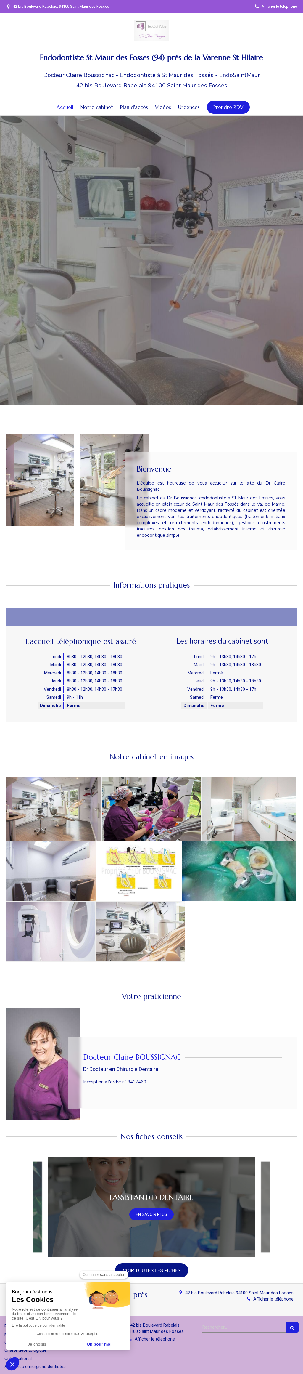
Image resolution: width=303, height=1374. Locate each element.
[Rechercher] (292, 1327)
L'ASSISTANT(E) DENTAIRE (151, 1197)
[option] (151, 1207)
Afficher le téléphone (279, 6)
